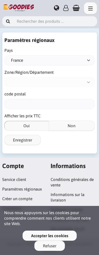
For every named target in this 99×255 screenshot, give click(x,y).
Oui (26, 125)
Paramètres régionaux (22, 189)
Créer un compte (17, 198)
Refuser (49, 245)
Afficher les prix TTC (22, 116)
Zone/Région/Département (29, 72)
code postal (15, 94)
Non (71, 125)
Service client (14, 179)
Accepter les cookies (49, 235)
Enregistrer (22, 140)
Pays (8, 50)
